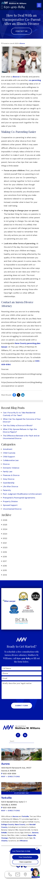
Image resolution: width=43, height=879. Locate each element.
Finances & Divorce (11, 475)
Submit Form (21, 705)
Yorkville (25, 816)
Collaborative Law (11, 460)
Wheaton (24, 841)
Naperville (32, 835)
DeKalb (4, 832)
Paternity (7, 490)
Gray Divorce (8, 479)
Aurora (15, 816)
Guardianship (8, 483)
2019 (4, 552)
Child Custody (9, 453)
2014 (4, 575)
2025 (4, 524)
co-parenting (35, 80)
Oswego (4, 838)
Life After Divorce (10, 486)
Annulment (7, 449)
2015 (4, 570)
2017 (4, 561)
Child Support (9, 456)
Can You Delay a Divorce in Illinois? (18, 425)
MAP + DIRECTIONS (10, 776)
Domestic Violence (11, 468)
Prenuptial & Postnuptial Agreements (19, 497)
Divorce (22, 43)
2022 (4, 538)
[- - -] (39, 5)
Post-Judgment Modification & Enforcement (22, 494)
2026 (4, 520)
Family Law (7, 471)
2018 (4, 556)
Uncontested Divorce (12, 509)
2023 (4, 534)
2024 (4, 529)
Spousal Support (10, 505)
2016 (4, 566)
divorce (16, 76)
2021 (4, 543)
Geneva (35, 832)
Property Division (10, 501)
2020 (4, 547)
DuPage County (7, 824)
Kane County (20, 824)
